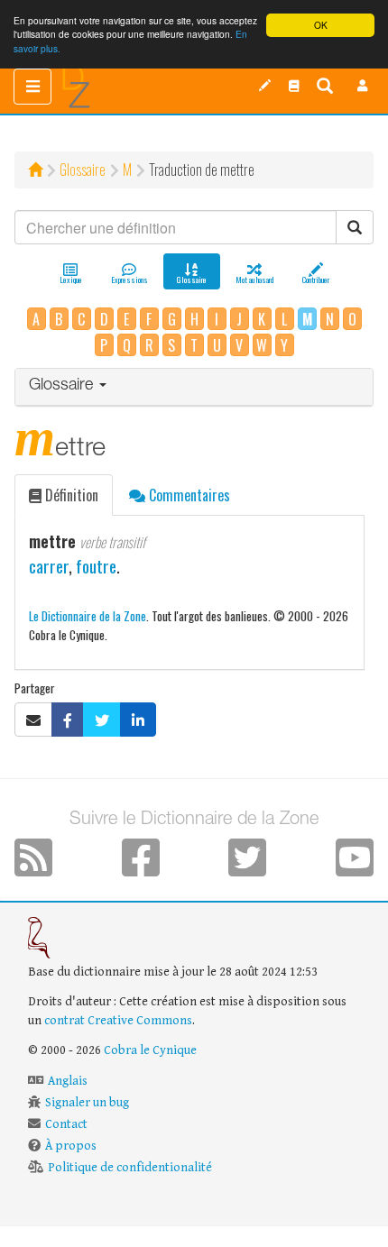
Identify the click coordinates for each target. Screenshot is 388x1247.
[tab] (194, 387)
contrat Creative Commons (118, 1020)
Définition (70, 495)
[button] (362, 86)
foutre (96, 566)
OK (321, 25)
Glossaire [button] (63, 386)
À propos (71, 1146)
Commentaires (187, 495)
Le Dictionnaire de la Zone (87, 615)
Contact (66, 1124)
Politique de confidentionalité (130, 1167)
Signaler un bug (87, 1103)
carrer (49, 566)
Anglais (68, 1081)
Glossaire (83, 169)
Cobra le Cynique (150, 1050)
